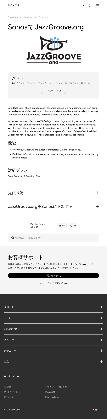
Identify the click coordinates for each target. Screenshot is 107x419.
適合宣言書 (50, 392)
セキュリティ (10, 397)
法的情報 (8, 387)
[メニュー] (97, 5)
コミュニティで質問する (51, 283)
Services (28, 17)
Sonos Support (15, 17)
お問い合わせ (51, 275)
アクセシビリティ (12, 392)
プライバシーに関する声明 (57, 387)
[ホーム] (13, 5)
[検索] (90, 5)
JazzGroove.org (41, 17)
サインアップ (51, 91)
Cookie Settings (52, 397)
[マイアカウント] (84, 5)
